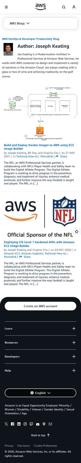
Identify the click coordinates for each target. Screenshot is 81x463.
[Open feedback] (76, 231)
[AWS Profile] (74, 7)
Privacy (9, 445)
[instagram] (25, 424)
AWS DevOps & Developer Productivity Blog (30, 38)
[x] (6, 424)
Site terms (23, 445)
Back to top (38, 435)
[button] (19, 23)
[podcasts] (44, 424)
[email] (50, 424)
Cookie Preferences (45, 445)
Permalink (46, 156)
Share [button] (63, 156)
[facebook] (12, 424)
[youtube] (37, 424)
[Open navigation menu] (6, 7)
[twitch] (31, 424)
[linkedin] (18, 424)
